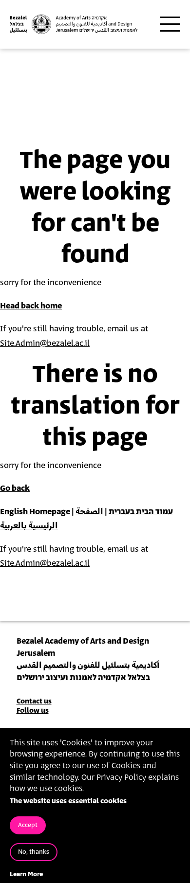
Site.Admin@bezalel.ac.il (45, 343)
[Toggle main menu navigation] (170, 24)
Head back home (31, 306)
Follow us (33, 710)
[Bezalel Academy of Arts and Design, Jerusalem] (74, 24)
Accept (28, 825)
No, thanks (33, 852)
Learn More (26, 874)
